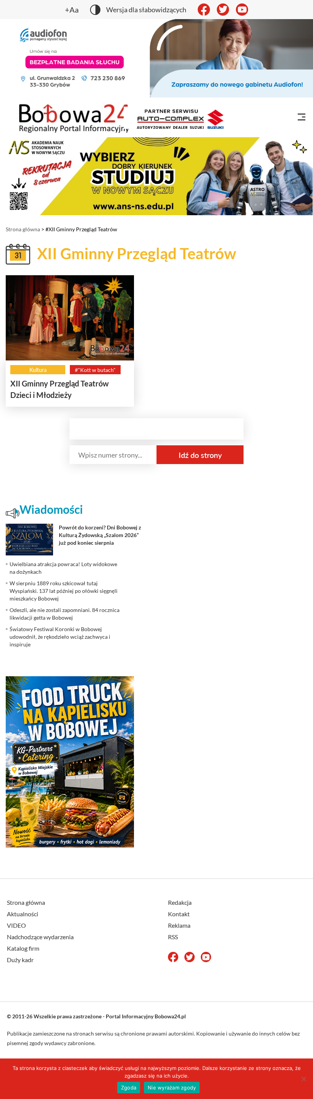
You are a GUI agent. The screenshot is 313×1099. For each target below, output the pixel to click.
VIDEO (16, 925)
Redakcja (180, 902)
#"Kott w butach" (95, 370)
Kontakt (179, 913)
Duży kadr (20, 959)
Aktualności (22, 913)
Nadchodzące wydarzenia (40, 936)
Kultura (38, 370)
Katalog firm (23, 948)
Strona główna (23, 229)
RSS (173, 936)
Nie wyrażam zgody (172, 1087)
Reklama (179, 925)
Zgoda (128, 1087)
